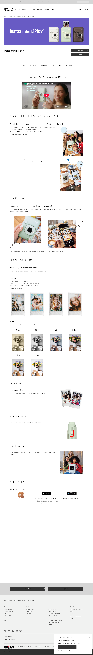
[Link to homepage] (8, 9)
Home (5, 16)
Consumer (10, 16)
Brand (71, 611)
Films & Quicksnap (9, 615)
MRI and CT (30, 613)
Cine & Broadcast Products (55, 620)
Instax (6, 613)
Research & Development (76, 616)
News (71, 618)
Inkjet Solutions (52, 611)
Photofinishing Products (55, 615)
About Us (72, 607)
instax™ (15, 16)
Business (50, 607)
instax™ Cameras (21, 16)
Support (6, 620)
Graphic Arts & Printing (54, 613)
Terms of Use (29, 646)
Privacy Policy (19, 646)
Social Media (47, 646)
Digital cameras (9, 611)
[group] (46, 31)
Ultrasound (29, 611)
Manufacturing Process (54, 622)
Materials (51, 624)
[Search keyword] (88, 9)
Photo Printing (8, 618)
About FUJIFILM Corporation (77, 609)
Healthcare (29, 607)
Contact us (38, 646)
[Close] (89, 637)
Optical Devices (52, 618)
